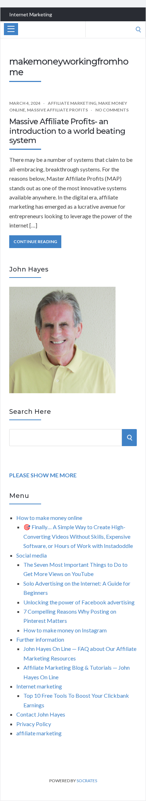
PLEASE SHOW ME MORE (43, 475)
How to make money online (49, 517)
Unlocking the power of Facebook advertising (79, 602)
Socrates (87, 780)
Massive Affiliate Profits (57, 110)
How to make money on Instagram (65, 630)
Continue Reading (35, 241)
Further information (40, 639)
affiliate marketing (72, 103)
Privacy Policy (33, 723)
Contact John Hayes (40, 714)
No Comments (112, 110)
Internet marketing (39, 686)
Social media (31, 555)
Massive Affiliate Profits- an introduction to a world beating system (67, 131)
